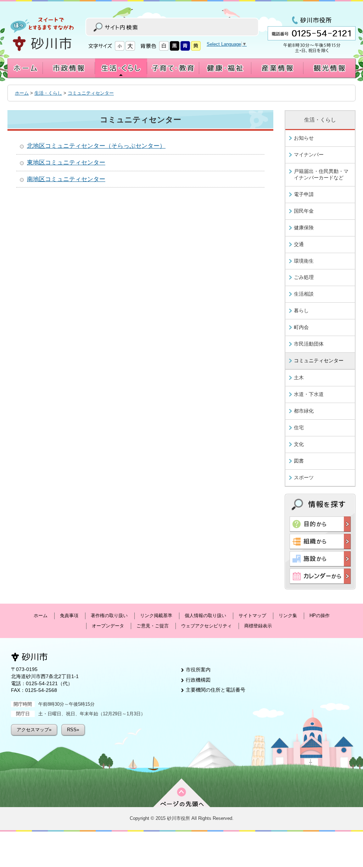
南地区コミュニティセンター (66, 179)
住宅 (299, 427)
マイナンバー (309, 154)
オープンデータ (108, 625)
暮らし (301, 310)
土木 (299, 377)
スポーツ (304, 477)
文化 (299, 444)
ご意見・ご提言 (152, 625)
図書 (299, 461)
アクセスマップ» (34, 729)
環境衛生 (304, 261)
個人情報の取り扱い (205, 615)
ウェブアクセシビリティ (206, 625)
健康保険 (304, 227)
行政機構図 (198, 680)
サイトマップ (252, 615)
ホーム (22, 93)
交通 (299, 244)
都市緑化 (304, 411)
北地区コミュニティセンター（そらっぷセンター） (96, 145)
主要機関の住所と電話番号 (215, 690)
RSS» (73, 729)
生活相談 (304, 294)
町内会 (301, 327)
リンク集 (288, 615)
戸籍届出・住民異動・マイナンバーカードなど (321, 174)
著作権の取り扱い (109, 615)
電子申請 (304, 194)
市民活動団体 (309, 344)
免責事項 (69, 615)
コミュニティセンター (91, 93)
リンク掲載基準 (156, 615)
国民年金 (304, 211)
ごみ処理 (304, 277)
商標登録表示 (258, 625)
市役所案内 (198, 669)
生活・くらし (48, 93)
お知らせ (304, 138)
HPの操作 (319, 615)
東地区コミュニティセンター (66, 162)
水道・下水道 (309, 394)
